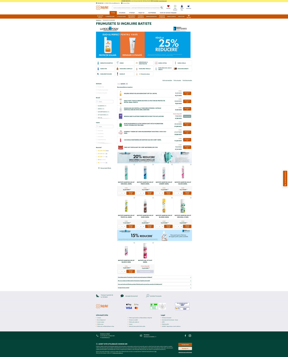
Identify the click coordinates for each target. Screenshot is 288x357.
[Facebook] (185, 336)
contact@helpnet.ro (105, 337)
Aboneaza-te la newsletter (149, 336)
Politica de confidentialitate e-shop (105, 326)
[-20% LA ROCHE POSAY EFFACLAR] (154, 157)
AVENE (100, 108)
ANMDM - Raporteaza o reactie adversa (171, 326)
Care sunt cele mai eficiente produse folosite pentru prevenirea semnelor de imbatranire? (140, 284)
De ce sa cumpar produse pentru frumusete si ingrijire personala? (134, 280)
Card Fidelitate (152, 12)
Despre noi (141, 12)
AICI (155, 351)
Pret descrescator (187, 80)
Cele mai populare (167, 80)
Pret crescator (177, 80)
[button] (181, 7)
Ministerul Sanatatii (166, 317)
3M (99, 117)
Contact (99, 317)
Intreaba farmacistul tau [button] (285, 177)
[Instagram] (190, 336)
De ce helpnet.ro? (101, 320)
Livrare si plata (100, 322)
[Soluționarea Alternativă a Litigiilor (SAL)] (182, 308)
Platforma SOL (165, 324)
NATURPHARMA (102, 111)
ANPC (163, 322)
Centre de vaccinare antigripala (168, 12)
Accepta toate (185, 344)
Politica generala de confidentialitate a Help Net (140, 317)
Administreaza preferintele (185, 352)
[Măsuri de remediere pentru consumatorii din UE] (182, 304)
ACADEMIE (101, 105)
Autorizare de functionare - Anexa (170, 320)
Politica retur (100, 324)
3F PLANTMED (102, 114)
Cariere (130, 324)
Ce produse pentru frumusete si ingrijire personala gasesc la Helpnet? (135, 277)
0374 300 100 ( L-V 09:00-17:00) (108, 335)
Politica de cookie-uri (134, 322)
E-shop (113, 12)
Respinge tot (185, 348)
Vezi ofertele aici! (163, 1)
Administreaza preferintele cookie (137, 326)
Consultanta (122, 12)
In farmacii (132, 12)
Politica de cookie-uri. (118, 353)
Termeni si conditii (133, 320)
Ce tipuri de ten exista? (123, 287)
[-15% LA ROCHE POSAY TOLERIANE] (154, 235)
